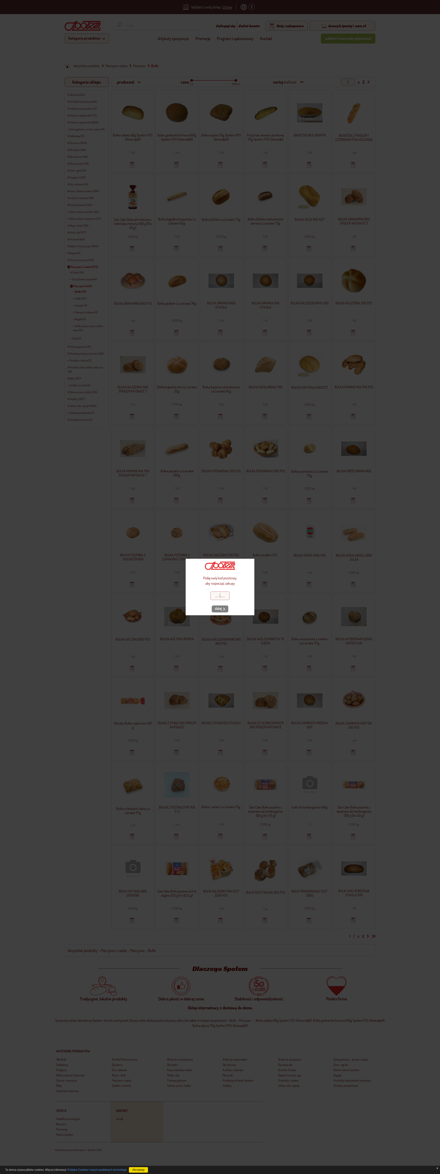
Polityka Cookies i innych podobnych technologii (96, 1169)
